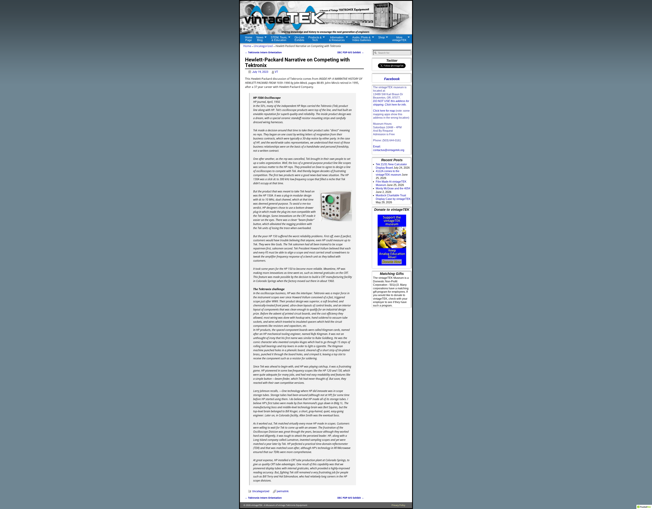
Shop (381, 37)
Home (247, 46)
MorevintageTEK (399, 39)
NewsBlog (259, 39)
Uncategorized (263, 46)
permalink (283, 491)
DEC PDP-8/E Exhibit (350, 52)
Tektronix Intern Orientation (263, 52)
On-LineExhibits (299, 39)
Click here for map (384, 110)
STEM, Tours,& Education (279, 39)
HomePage (248, 39)
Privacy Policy (398, 505)
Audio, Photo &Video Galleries (361, 39)
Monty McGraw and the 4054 (393, 188)
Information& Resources (337, 39)
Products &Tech (315, 39)
